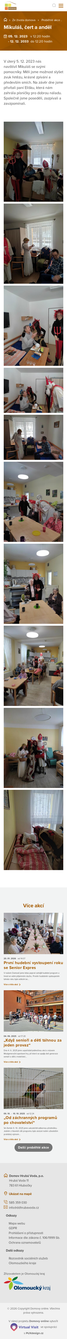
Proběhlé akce (51, 20)
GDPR (13, 1228)
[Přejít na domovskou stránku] (10, 6)
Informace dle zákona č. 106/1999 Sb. (34, 1238)
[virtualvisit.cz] (24, 1327)
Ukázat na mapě (20, 1194)
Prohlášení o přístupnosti (26, 1233)
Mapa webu (17, 1223)
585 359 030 (18, 1203)
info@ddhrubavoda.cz (24, 1208)
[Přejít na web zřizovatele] (33, 1283)
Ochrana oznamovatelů (25, 1243)
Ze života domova (23, 20)
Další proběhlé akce (33, 1147)
